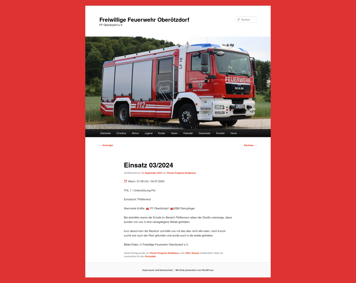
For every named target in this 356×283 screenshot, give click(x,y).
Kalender (188, 133)
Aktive (135, 133)
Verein (174, 133)
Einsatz (195, 253)
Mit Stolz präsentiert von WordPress (195, 270)
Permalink (150, 256)
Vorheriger (106, 145)
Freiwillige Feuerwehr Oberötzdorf (144, 19)
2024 (187, 253)
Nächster (250, 145)
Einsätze (121, 133)
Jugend (148, 133)
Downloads (204, 133)
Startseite (105, 133)
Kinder (161, 133)
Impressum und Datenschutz (157, 270)
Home (233, 133)
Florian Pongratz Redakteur (181, 173)
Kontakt (220, 133)
